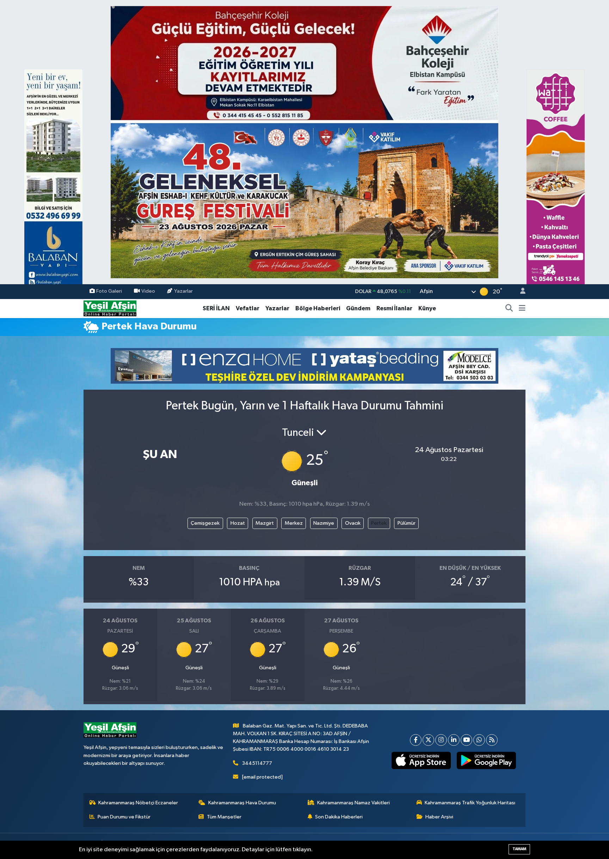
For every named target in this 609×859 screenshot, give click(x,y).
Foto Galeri (109, 291)
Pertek (379, 523)
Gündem (358, 308)
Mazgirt (265, 523)
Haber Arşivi (439, 817)
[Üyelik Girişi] (519, 291)
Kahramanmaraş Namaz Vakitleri (353, 802)
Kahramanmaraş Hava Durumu (242, 802)
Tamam (519, 849)
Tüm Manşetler (224, 817)
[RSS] (492, 740)
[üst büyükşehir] (304, 142)
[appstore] (421, 760)
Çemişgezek (205, 523)
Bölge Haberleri (317, 308)
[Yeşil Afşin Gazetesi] (110, 308)
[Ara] (509, 308)
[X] (428, 740)
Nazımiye (323, 523)
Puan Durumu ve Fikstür (124, 817)
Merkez (294, 523)
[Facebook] (416, 740)
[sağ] (556, 184)
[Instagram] (441, 740)
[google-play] (486, 760)
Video (148, 291)
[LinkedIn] (454, 740)
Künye (427, 308)
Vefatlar (247, 308)
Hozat (237, 523)
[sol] (53, 184)
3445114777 (257, 763)
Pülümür (407, 523)
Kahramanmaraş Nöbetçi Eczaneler (138, 802)
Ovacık (353, 523)
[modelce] (304, 365)
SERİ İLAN (216, 308)
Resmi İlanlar (394, 308)
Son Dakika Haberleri (339, 817)
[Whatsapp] (479, 740)
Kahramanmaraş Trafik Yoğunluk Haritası (470, 802)
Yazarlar (183, 291)
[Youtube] (466, 740)
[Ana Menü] (522, 308)
